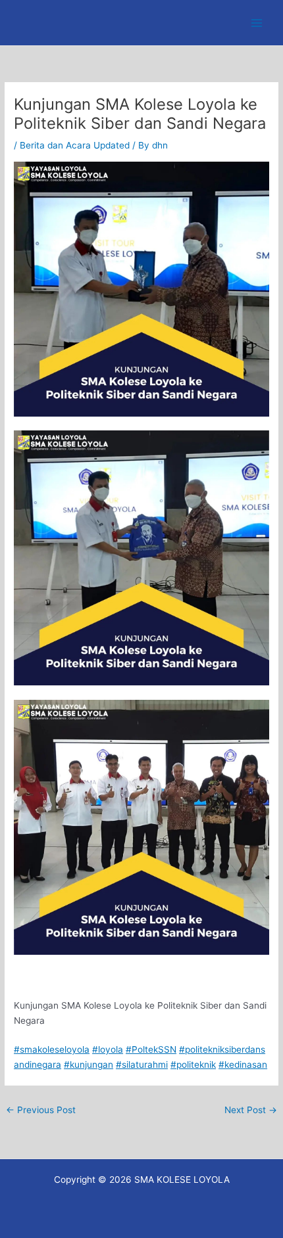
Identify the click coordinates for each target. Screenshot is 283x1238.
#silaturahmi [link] (142, 1064)
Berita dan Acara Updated (75, 145)
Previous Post (41, 1110)
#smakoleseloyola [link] (52, 1049)
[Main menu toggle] (257, 22)
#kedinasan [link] (243, 1064)
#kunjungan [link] (88, 1064)
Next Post (250, 1110)
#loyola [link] (107, 1049)
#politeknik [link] (193, 1064)
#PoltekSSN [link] (151, 1049)
